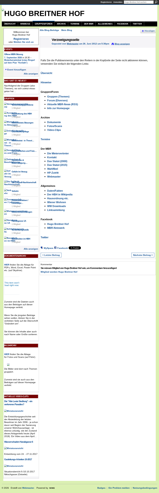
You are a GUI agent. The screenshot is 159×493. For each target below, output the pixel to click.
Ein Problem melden (119, 488)
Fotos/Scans (54, 126)
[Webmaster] (45, 46)
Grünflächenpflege (20, 131)
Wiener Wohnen (56, 202)
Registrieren (106, 2)
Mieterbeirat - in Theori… (23, 140)
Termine (45, 139)
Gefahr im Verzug (19, 171)
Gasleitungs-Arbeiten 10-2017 (18, 459)
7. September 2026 (13, 58)
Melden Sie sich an (24, 42)
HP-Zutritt (53, 172)
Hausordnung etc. (57, 198)
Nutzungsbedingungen (145, 488)
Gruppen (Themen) (58, 96)
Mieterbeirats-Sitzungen (22, 122)
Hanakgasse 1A (19, 221)
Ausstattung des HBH (22, 113)
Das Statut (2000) (57, 161)
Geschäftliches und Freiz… (24, 151)
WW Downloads (56, 206)
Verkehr (15, 191)
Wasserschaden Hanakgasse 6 (18, 441)
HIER (6, 264)
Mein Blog (66, 30)
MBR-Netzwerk (56, 228)
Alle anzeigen (31, 73)
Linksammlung (56, 210)
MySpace (48, 248)
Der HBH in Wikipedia (60, 194)
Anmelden (117, 2)
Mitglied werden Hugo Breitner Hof (59, 272)
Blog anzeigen (122, 44)
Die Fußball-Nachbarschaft (24, 182)
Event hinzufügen (16, 69)
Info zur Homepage (58, 108)
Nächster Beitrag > (143, 255)
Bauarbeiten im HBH (21, 238)
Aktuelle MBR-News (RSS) (62, 104)
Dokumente (54, 122)
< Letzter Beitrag (51, 255)
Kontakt (52, 157)
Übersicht (46, 73)
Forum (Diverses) (57, 100)
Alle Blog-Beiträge (49, 30)
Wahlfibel (52, 169)
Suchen (156, 2)
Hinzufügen (150, 31)
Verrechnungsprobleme (22, 105)
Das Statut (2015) (57, 165)
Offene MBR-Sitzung (13, 54)
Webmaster (73, 43)
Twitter (44, 237)
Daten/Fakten (55, 190)
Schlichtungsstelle (20, 229)
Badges (101, 488)
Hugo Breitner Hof (58, 224)
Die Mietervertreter (58, 153)
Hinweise (46, 82)
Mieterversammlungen (22, 212)
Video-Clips (54, 130)
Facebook (62, 248)
